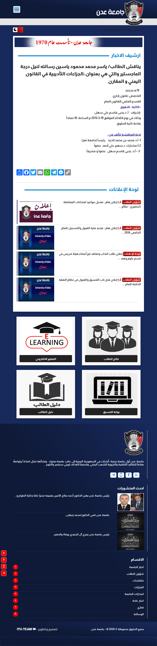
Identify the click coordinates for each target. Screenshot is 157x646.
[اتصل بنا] (4, 566)
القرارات (139, 587)
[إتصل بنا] (121, 475)
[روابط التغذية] (4, 553)
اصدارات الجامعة (134, 593)
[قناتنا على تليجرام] (4, 573)
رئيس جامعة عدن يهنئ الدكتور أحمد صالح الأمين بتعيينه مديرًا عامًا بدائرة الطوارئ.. (62, 495)
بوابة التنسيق (111, 412)
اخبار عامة (138, 600)
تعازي (140, 607)
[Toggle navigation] (16, 9)
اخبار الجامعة (136, 567)
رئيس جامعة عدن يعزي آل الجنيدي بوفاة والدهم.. (81, 534)
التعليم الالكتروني (45, 358)
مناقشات (138, 580)
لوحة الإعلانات (124, 189)
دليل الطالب (45, 412)
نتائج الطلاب (111, 358)
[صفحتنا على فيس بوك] (4, 560)
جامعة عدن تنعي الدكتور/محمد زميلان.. (87, 514)
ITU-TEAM (24, 629)
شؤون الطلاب (135, 573)
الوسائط (139, 614)
